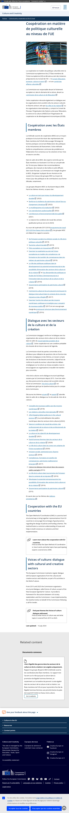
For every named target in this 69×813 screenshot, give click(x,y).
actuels (44, 394)
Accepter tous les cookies (18, 808)
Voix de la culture (48, 384)
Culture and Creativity (10, 742)
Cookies (48, 783)
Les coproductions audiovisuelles (40, 211)
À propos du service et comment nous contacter (34, 747)
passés (54, 394)
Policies (4, 18)
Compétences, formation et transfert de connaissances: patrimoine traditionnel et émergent (43, 461)
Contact (56, 779)
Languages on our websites (32, 783)
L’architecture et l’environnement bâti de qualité (45, 214)
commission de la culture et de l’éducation (40, 95)
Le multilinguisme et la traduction (40, 208)
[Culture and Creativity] (12, 6)
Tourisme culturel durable (38, 245)
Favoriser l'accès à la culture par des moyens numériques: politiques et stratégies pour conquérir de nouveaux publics (47, 303)
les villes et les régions (53, 106)
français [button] (56, 8)
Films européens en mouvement (40, 248)
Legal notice (6, 787)
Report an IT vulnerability (11, 783)
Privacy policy (58, 783)
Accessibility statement (10, 760)
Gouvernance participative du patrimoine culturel (46, 285)
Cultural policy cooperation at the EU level (22, 18)
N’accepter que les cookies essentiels (46, 808)
